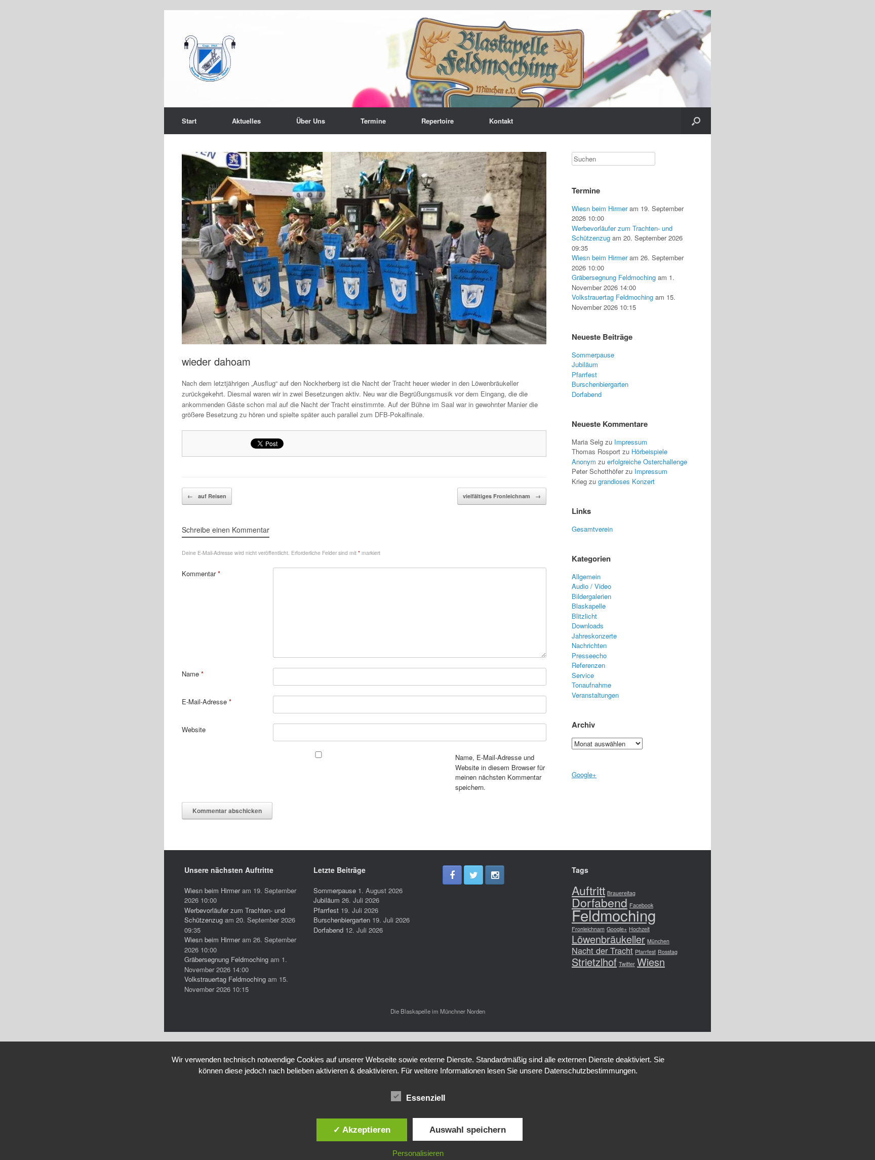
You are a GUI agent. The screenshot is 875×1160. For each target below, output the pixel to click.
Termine (373, 121)
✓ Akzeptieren (361, 1129)
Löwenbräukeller (608, 939)
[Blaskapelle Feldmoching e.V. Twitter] (473, 875)
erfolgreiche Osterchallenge (647, 461)
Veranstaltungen (595, 695)
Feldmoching (614, 915)
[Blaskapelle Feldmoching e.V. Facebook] (452, 875)
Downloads (588, 625)
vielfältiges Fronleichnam (502, 496)
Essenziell (425, 1098)
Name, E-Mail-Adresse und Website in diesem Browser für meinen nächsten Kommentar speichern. (500, 772)
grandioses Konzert (626, 481)
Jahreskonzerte (594, 636)
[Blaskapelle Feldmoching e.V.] (209, 59)
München (658, 941)
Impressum (630, 442)
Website (194, 729)
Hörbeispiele (649, 451)
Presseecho (589, 655)
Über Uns (310, 121)
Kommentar (201, 573)
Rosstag (668, 951)
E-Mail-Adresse (206, 701)
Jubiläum (585, 364)
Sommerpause (593, 354)
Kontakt (501, 121)
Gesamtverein (592, 529)
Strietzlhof (594, 961)
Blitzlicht (584, 616)
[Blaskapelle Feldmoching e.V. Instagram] (494, 875)
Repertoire (437, 121)
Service (583, 675)
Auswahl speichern (467, 1129)
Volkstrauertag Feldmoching (612, 297)
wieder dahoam (216, 361)
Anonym (584, 461)
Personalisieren (418, 1153)
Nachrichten (589, 645)
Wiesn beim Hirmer (599, 208)
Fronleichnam (588, 929)
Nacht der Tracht (602, 950)
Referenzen (588, 665)
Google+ (584, 774)
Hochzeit (639, 929)
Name (193, 673)
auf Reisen (206, 496)
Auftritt (588, 890)
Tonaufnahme (591, 685)
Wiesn (651, 961)
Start (189, 121)
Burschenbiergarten (600, 384)
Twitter (627, 964)
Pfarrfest (584, 374)
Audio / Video (591, 586)
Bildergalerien (591, 596)
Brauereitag (621, 893)
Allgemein (586, 576)
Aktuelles (246, 121)
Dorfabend (587, 394)
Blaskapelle (589, 606)
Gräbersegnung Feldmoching (614, 277)
